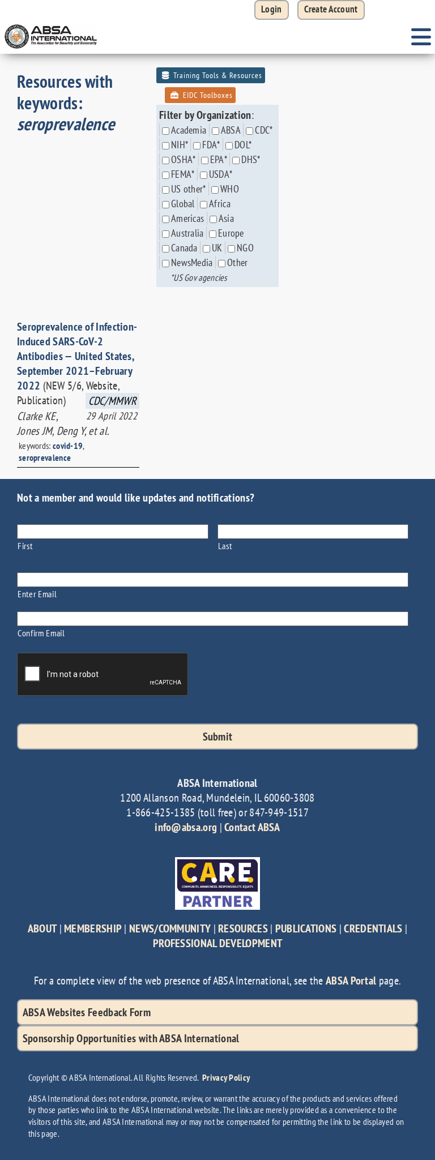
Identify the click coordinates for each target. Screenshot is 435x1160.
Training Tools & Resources (216, 75)
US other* (188, 188)
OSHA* (183, 159)
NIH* (179, 144)
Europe (231, 232)
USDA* (221, 174)
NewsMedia (192, 262)
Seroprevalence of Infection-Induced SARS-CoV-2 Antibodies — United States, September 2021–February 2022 (77, 356)
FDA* (211, 144)
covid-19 (68, 445)
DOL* (242, 144)
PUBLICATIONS (306, 928)
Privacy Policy (226, 1077)
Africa (220, 203)
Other (237, 262)
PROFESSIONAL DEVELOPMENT (217, 943)
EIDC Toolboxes (207, 95)
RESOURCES (243, 928)
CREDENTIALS (373, 928)
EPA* (218, 159)
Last (225, 545)
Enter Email (37, 594)
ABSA (231, 129)
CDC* (263, 129)
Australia (187, 232)
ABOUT (42, 928)
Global (183, 203)
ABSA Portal (351, 980)
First (25, 545)
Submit (218, 736)
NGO (245, 247)
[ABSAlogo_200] (51, 25)
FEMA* (183, 174)
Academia (188, 129)
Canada (184, 247)
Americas (187, 218)
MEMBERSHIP (93, 928)
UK (217, 247)
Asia (226, 218)
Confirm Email (41, 633)
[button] (331, 10)
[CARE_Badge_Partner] (217, 862)
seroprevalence (45, 457)
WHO (229, 188)
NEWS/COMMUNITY (170, 928)
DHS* (250, 159)
